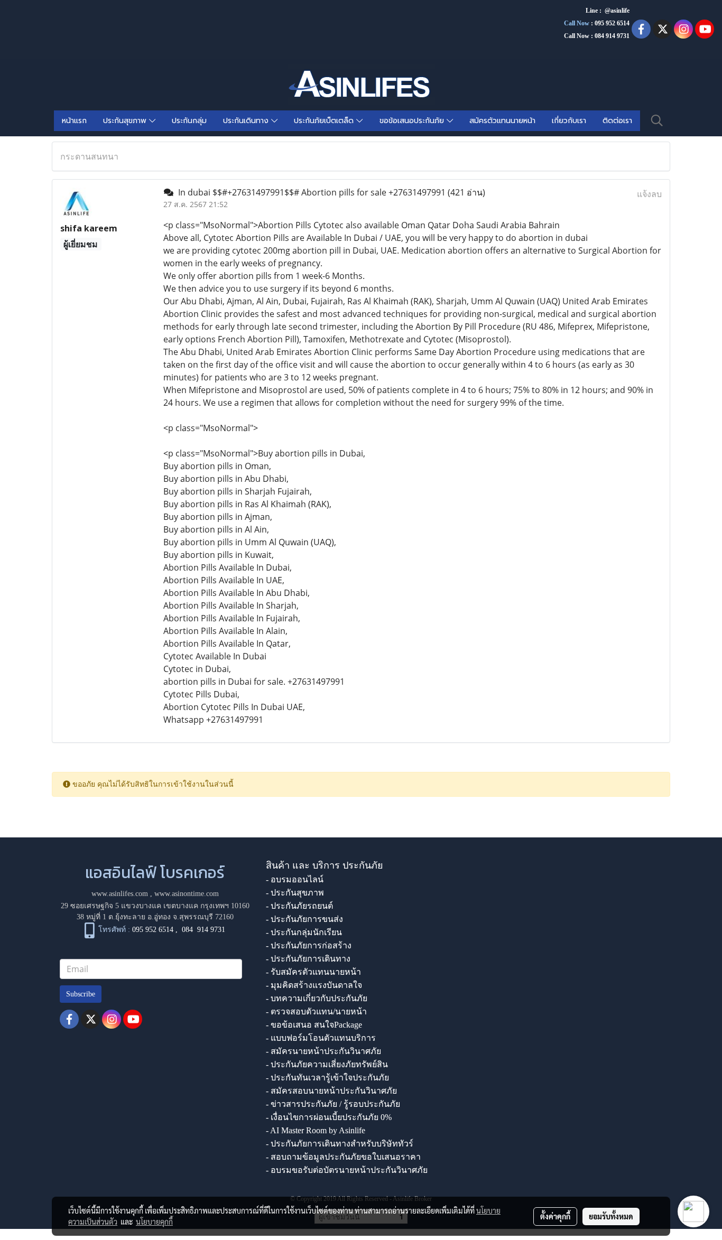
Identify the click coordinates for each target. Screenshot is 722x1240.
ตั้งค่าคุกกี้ (555, 1216)
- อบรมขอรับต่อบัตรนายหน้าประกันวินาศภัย (347, 1170)
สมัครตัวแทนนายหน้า (502, 120)
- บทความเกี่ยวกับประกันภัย (316, 998)
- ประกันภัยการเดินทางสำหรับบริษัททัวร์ (339, 1143)
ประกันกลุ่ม (189, 120)
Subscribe (80, 994)
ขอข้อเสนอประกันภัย (413, 120)
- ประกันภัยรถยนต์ (299, 905)
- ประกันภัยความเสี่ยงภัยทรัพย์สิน (327, 1064)
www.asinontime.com (186, 894)
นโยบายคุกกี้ (154, 1221)
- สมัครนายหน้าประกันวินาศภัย (323, 1051)
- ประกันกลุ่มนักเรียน (304, 932)
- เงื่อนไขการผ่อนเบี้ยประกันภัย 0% (329, 1117)
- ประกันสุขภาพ (295, 892)
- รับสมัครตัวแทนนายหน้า (313, 971)
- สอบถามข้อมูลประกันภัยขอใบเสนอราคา (343, 1156)
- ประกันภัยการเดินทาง (308, 958)
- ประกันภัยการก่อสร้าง (308, 945)
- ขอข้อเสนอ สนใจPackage (314, 1024)
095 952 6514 (612, 23)
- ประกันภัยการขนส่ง (304, 919)
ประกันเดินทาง (247, 120)
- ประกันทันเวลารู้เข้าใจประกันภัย (327, 1077)
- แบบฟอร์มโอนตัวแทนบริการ (321, 1037)
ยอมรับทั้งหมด (611, 1216)
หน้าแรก (74, 120)
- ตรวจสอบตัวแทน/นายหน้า (316, 1011)
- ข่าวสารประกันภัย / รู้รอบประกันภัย (333, 1103)
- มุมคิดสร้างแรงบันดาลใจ (314, 985)
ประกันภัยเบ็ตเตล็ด (325, 120)
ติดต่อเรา (617, 120)
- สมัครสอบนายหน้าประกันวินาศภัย (331, 1090)
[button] (657, 120)
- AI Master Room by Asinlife (315, 1130)
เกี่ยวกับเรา (569, 120)
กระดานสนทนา (89, 156)
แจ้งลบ (649, 194)
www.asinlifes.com (119, 894)
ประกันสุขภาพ (126, 120)
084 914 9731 (203, 930)
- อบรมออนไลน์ (294, 879)
